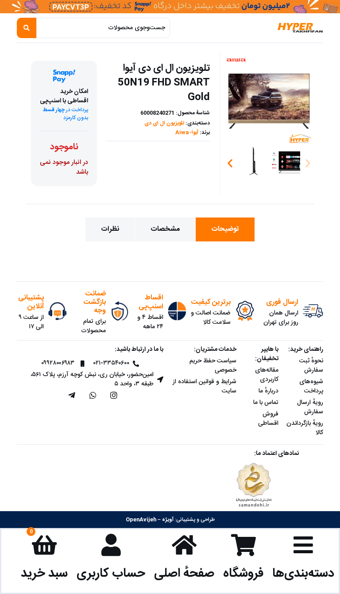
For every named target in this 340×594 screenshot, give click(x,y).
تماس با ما (265, 402)
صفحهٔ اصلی (184, 573)
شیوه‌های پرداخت (311, 386)
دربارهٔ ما (268, 391)
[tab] (225, 229)
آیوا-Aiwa (186, 132)
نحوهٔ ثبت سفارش (311, 366)
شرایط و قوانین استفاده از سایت (204, 386)
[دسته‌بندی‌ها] (303, 545)
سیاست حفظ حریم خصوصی (212, 366)
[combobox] (103, 28)
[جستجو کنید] (26, 28)
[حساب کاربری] (111, 545)
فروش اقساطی (268, 419)
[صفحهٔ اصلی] (184, 545)
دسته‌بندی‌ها (303, 573)
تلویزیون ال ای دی (164, 123)
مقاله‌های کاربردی (266, 375)
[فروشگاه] (243, 545)
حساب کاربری (111, 573)
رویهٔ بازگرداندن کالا (304, 428)
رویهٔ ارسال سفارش (310, 407)
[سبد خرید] (44, 545)
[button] (230, 162)
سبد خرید (44, 573)
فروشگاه (243, 573)
